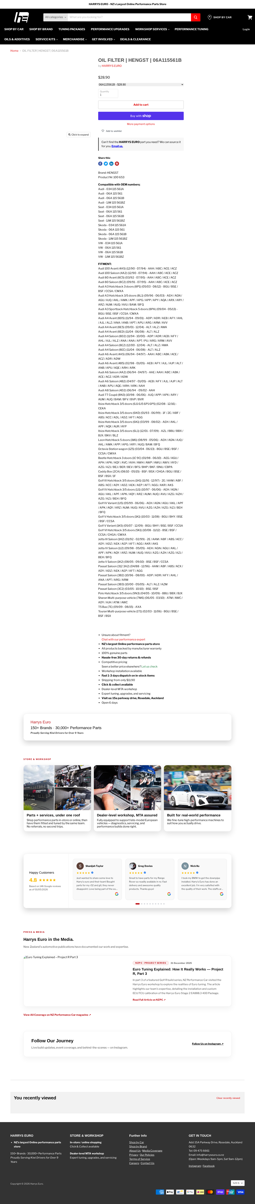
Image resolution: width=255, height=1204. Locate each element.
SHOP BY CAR (14, 29)
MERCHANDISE (74, 39)
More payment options (141, 124)
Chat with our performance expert (123, 639)
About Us (135, 1150)
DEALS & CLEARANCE (135, 39)
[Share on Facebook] (100, 164)
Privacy (133, 1154)
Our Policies (147, 1154)
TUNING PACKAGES (71, 29)
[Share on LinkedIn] (111, 164)
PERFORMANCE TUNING (191, 29)
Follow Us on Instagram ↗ (208, 1043)
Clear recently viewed (228, 1098)
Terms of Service (139, 1159)
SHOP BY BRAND (41, 29)
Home (14, 50)
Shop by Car (136, 1142)
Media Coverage (152, 1150)
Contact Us (147, 1163)
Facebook (209, 1166)
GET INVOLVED (102, 39)
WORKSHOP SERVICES (151, 29)
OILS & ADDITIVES (17, 39)
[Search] (195, 17)
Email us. (117, 146)
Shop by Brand (138, 1146)
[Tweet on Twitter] (106, 164)
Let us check (149, 666)
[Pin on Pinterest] (117, 164)
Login (246, 29)
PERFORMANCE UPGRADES (110, 29)
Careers (134, 1163)
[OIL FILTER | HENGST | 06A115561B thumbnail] (20, 149)
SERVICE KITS (46, 39)
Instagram (195, 1166)
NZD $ (236, 1183)
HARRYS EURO (112, 65)
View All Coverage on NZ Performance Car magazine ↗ (57, 1014)
